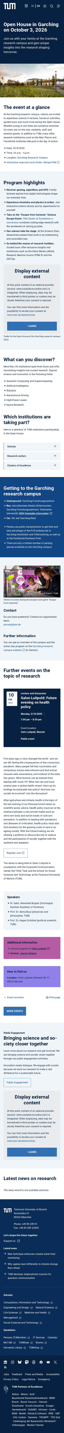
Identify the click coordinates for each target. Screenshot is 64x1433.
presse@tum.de (12, 624)
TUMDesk (24, 1342)
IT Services (39, 1337)
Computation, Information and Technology (27, 1302)
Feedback (17, 1374)
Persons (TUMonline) (15, 1337)
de (32, 6)
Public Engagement (17, 1082)
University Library (13, 1347)
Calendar (52, 1337)
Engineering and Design (17, 1307)
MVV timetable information (34, 513)
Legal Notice (28, 1379)
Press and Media (34, 1374)
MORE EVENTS (15, 1011)
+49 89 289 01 (30, 1224)
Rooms (40, 1342)
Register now (14, 853)
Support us (10, 1241)
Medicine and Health (36, 1312)
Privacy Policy (11, 1379)
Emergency (44, 1379)
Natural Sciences (45, 1307)
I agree (32, 326)
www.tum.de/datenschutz (21, 315)
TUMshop (34, 1347)
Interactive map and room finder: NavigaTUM (31, 162)
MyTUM (8, 1342)
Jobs (6, 1374)
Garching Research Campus (32, 157)
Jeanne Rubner (28, 953)
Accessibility (53, 1374)
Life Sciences (11, 1312)
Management (11, 1317)
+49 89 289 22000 (29, 1227)
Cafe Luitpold (39, 948)
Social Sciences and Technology (21, 1322)
